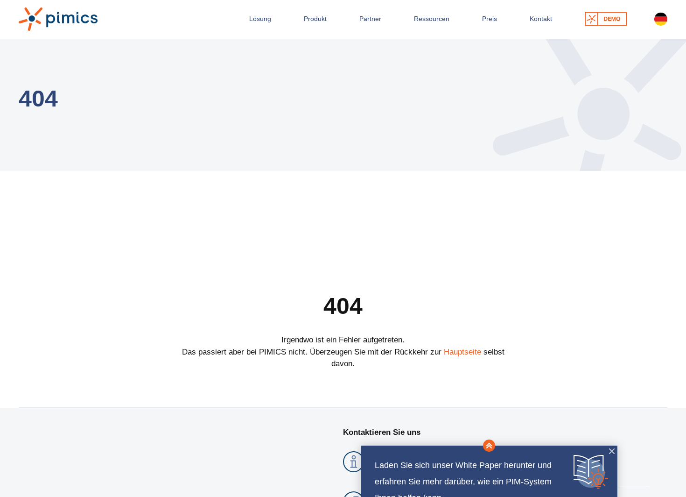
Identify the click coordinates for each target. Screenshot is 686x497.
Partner (341, 22)
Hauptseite (462, 360)
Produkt (281, 22)
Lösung (223, 22)
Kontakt (525, 22)
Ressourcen (407, 22)
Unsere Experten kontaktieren (597, 22)
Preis (470, 22)
